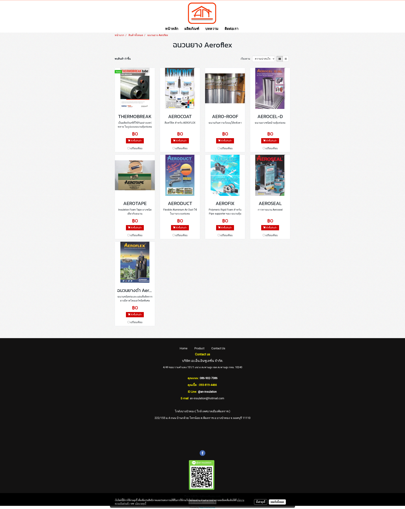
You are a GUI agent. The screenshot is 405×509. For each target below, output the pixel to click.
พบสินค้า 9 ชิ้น (123, 58)
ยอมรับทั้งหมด (277, 501)
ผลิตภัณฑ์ (191, 29)
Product (199, 348)
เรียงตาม (246, 58)
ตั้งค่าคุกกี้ (260, 501)
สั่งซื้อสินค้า (136, 140)
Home (183, 348)
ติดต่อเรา (231, 29)
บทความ (211, 29)
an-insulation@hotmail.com (207, 398)
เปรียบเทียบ (136, 148)
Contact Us (218, 348)
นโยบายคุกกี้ (140, 503)
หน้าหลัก (171, 29)
